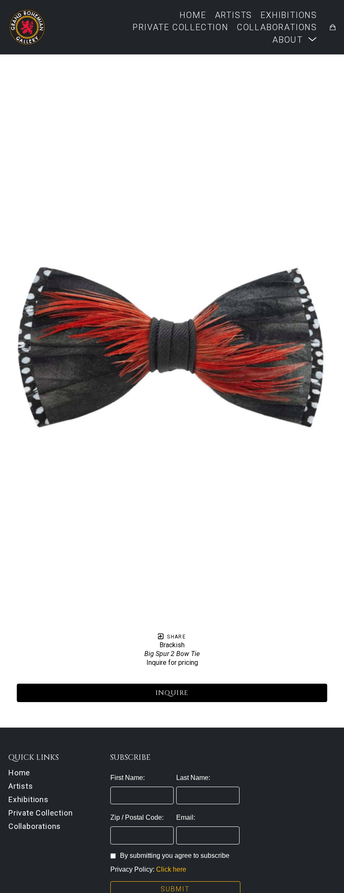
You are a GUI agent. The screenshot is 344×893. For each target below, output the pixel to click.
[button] (294, 39)
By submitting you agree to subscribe (174, 855)
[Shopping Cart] (333, 27)
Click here (171, 869)
